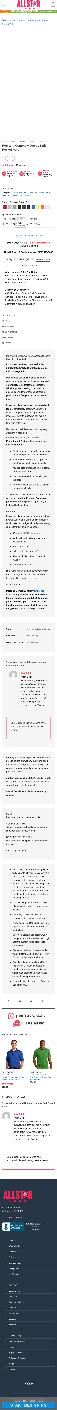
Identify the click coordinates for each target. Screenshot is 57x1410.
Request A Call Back (17, 1341)
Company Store (16, 1263)
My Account (14, 1274)
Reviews (12, 1324)
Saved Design (15, 1291)
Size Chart (7, 338)
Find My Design (16, 1335)
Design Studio (15, 1268)
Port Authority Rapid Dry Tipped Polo (40, 1078)
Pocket (41, 193)
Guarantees (14, 1313)
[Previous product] (13, 158)
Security (12, 1319)
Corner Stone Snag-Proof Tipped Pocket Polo (13, 1078)
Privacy (12, 1347)
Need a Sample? (10, 332)
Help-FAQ (13, 1308)
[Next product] (7, 158)
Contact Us (14, 1296)
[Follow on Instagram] (28, 1384)
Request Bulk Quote (20, 259)
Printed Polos (38, 141)
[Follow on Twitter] (32, 1384)
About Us (13, 1240)
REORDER (13, 1285)
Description (8, 315)
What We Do (14, 1246)
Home (5, 141)
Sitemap (12, 1369)
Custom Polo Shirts (19, 193)
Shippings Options (17, 1358)
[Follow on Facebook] (25, 1384)
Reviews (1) (8, 326)
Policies (12, 1257)
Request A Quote (16, 1302)
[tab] (28, 315)
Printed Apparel (19, 141)
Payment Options (16, 1352)
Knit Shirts (32, 193)
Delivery (6, 343)
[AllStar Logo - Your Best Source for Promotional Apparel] (28, 5)
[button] (3, 4)
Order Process (15, 1252)
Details (6, 321)
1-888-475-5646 (14, 1217)
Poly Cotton (12, 195)
